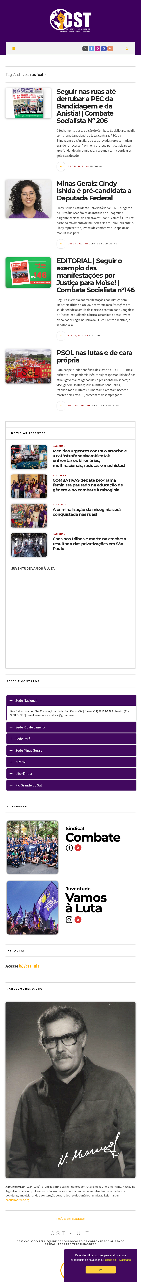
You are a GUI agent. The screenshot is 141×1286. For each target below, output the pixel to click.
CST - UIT (70, 1233)
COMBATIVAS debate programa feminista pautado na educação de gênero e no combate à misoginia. (88, 485)
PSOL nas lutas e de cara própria (94, 356)
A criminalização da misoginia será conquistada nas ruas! (87, 512)
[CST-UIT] (70, 21)
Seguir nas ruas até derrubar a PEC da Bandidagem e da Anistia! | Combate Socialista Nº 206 (86, 106)
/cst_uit (31, 966)
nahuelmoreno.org (17, 1200)
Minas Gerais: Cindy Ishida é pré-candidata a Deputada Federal (94, 190)
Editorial (95, 166)
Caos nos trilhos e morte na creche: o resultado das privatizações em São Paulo (89, 544)
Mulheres (59, 475)
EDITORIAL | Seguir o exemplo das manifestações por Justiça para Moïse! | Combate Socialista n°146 (95, 275)
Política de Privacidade (117, 1259)
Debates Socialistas (103, 244)
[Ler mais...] (61, 166)
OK (100, 1270)
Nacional (59, 446)
